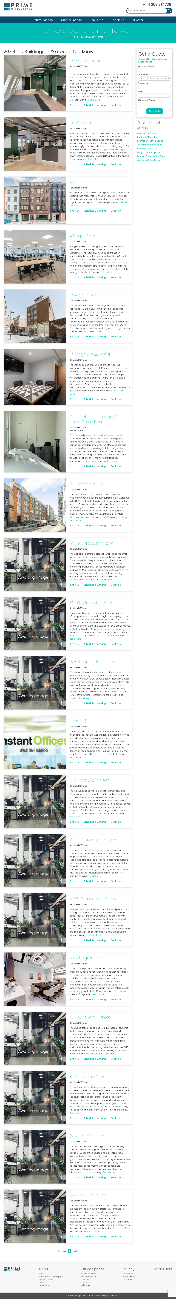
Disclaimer (128, 1279)
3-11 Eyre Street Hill (86, 484)
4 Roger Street (83, 236)
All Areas (138, 20)
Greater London (71, 20)
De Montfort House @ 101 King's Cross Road (93, 419)
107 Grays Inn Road (88, 123)
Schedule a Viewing (95, 105)
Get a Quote (154, 111)
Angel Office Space (146, 133)
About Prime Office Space (51, 1276)
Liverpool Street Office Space (151, 156)
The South (96, 20)
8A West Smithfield (88, 1136)
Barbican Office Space (148, 137)
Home (75, 37)
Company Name (146, 66)
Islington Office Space (148, 152)
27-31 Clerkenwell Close (92, 839)
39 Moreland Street (88, 1076)
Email (140, 91)
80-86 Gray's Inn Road (91, 543)
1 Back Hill (78, 721)
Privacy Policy (129, 1276)
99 (71, 182)
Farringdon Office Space (149, 144)
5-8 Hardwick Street (89, 780)
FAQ (41, 1282)
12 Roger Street (84, 295)
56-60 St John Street (89, 1017)
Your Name (143, 74)
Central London (42, 20)
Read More (94, 99)
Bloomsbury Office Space (149, 140)
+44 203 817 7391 (157, 4)
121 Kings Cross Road (89, 354)
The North (117, 20)
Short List (75, 105)
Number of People (146, 100)
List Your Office (46, 1279)
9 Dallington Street (88, 958)
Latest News (44, 1285)
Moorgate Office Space (148, 160)
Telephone (143, 83)
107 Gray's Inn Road (88, 60)
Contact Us (128, 1273)
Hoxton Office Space (147, 148)
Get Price (116, 105)
